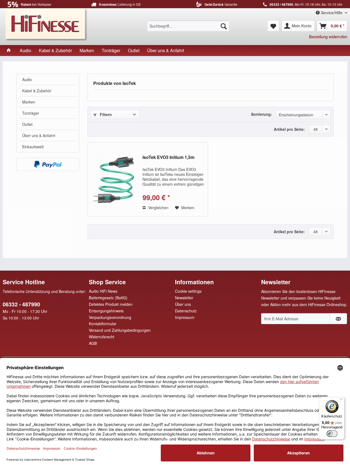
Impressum (184, 317)
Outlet (27, 124)
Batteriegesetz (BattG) (108, 297)
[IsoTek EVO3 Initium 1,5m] (114, 179)
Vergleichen (157, 207)
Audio (27, 79)
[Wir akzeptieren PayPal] (47, 164)
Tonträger (30, 113)
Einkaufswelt (33, 146)
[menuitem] (188, 25)
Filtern (105, 114)
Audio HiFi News (103, 291)
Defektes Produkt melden (111, 304)
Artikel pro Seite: (289, 129)
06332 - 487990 (21, 304)
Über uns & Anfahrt (38, 135)
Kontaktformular (102, 323)
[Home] (9, 50)
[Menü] (341, 400)
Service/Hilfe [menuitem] (331, 12)
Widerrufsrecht (101, 336)
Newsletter (184, 297)
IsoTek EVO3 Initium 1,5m (168, 157)
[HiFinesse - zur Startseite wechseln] (46, 24)
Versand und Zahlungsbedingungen (120, 330)
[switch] (331, 433)
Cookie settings (188, 291)
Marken (28, 102)
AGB (93, 343)
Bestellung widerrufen (328, 36)
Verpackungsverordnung (110, 317)
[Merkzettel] (273, 25)
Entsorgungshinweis (106, 310)
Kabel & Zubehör (36, 90)
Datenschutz (186, 310)
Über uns (183, 304)
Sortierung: (261, 114)
